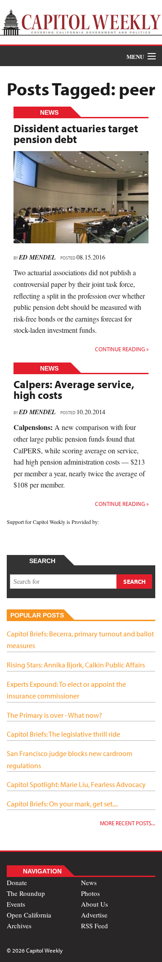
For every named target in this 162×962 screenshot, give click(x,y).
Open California (29, 914)
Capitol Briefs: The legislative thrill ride (63, 733)
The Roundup (26, 893)
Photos (90, 893)
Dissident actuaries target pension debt (76, 133)
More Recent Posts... (127, 823)
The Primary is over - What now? (54, 715)
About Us (94, 903)
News (89, 882)
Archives (19, 925)
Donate (17, 882)
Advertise (94, 914)
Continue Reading (121, 349)
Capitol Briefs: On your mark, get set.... (62, 803)
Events (16, 903)
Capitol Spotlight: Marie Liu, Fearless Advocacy (76, 784)
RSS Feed (94, 925)
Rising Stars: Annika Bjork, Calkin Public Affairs (76, 664)
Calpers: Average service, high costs (74, 389)
